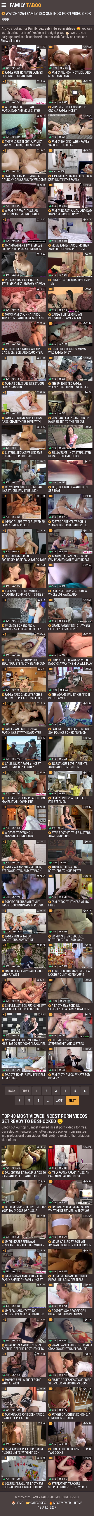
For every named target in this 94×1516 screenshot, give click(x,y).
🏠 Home (17, 1503)
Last (59, 1100)
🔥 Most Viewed (60, 1503)
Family (25, 5)
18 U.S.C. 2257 (47, 1507)
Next (72, 1100)
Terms (78, 1503)
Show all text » (10, 41)
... (48, 1100)
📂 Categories (36, 1503)
